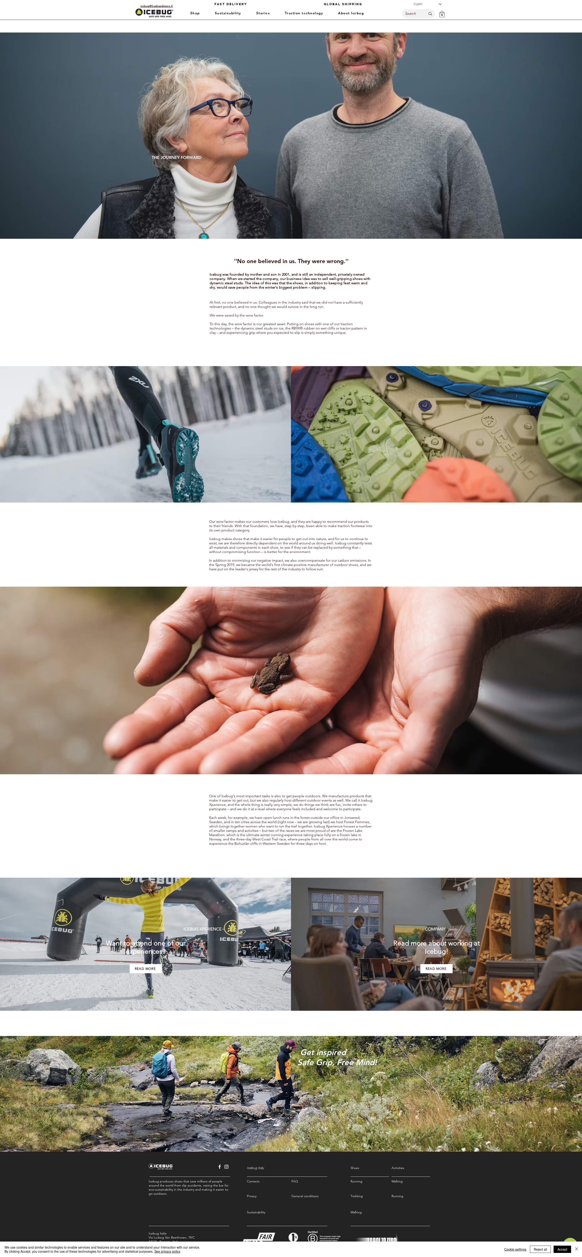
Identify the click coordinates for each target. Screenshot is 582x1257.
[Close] (576, 1249)
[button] (442, 14)
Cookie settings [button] (515, 1249)
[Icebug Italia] (219, 1166)
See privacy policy (167, 1251)
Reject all (540, 1249)
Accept (562, 1249)
